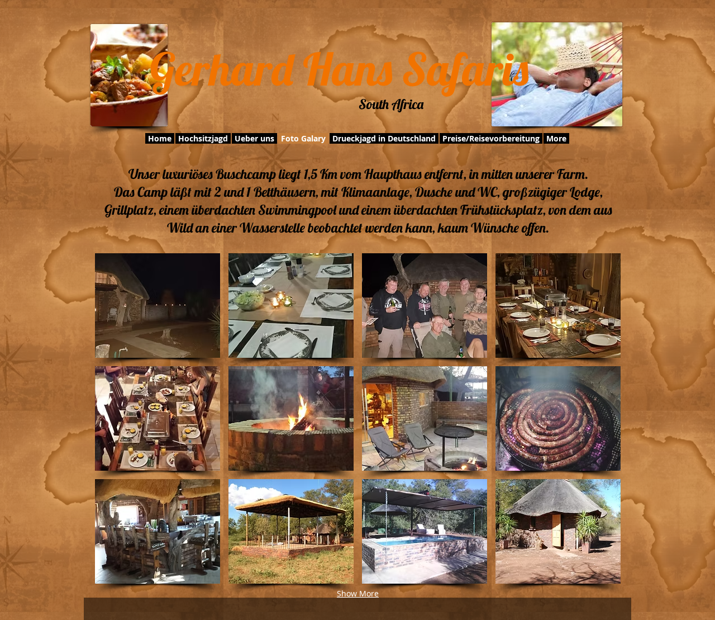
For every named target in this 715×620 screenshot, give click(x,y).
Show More (358, 593)
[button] (157, 305)
